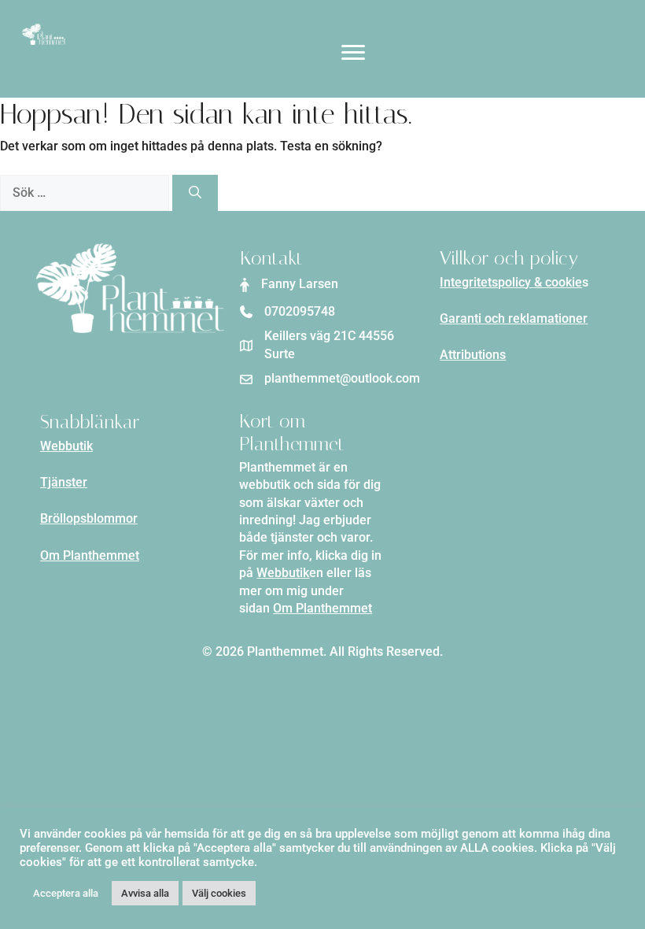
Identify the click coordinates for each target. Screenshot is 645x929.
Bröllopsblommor (89, 518)
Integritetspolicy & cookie (511, 282)
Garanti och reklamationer (514, 318)
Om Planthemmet (89, 555)
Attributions (473, 354)
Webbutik (66, 446)
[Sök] (195, 193)
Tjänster (63, 482)
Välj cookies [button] (219, 893)
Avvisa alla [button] (145, 893)
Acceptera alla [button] (65, 893)
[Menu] (353, 52)
